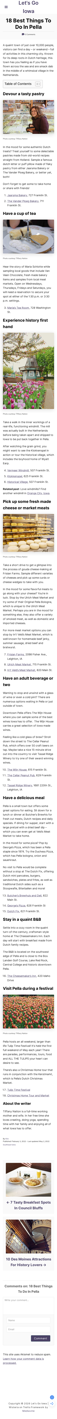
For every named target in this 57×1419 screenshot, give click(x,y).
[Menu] (6, 7)
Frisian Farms (15, 654)
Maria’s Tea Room (18, 307)
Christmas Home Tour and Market (28, 1095)
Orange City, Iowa (38, 493)
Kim (7, 1139)
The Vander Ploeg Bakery (22, 201)
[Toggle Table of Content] (36, 84)
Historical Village (17, 481)
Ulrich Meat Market (19, 664)
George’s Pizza (16, 905)
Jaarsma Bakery (17, 195)
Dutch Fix (13, 911)
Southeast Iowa (9, 1145)
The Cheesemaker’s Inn (21, 975)
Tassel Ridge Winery (19, 785)
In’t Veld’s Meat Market (21, 670)
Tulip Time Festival (18, 1089)
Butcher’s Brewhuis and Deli (24, 895)
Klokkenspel (14, 476)
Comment (40, 1338)
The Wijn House (17, 769)
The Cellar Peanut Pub (21, 775)
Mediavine (28, 1411)
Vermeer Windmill (18, 470)
